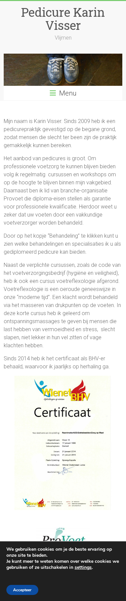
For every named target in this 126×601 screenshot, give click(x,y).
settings (83, 567)
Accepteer (22, 590)
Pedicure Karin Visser (63, 18)
